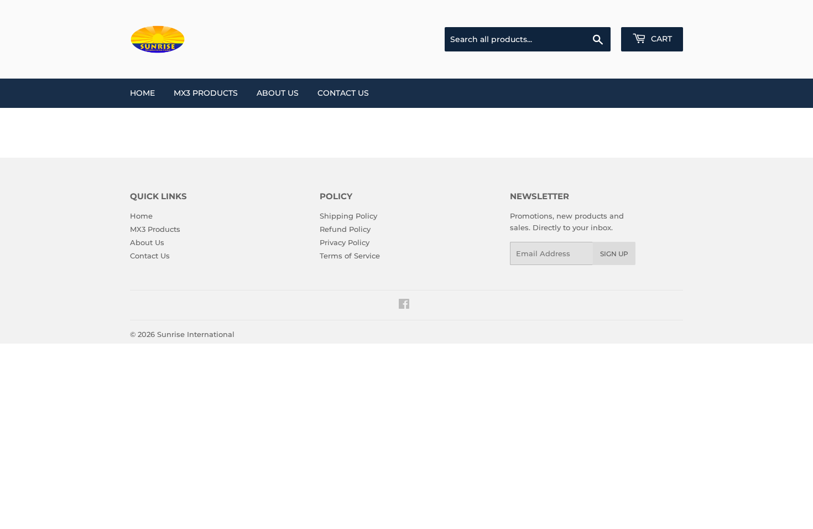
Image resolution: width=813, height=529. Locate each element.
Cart (660, 39)
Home (142, 93)
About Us (278, 93)
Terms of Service (350, 255)
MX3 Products (206, 93)
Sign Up (614, 254)
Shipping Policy (348, 215)
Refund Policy (345, 229)
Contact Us (343, 93)
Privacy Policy (344, 242)
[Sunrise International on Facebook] (404, 305)
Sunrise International (195, 334)
